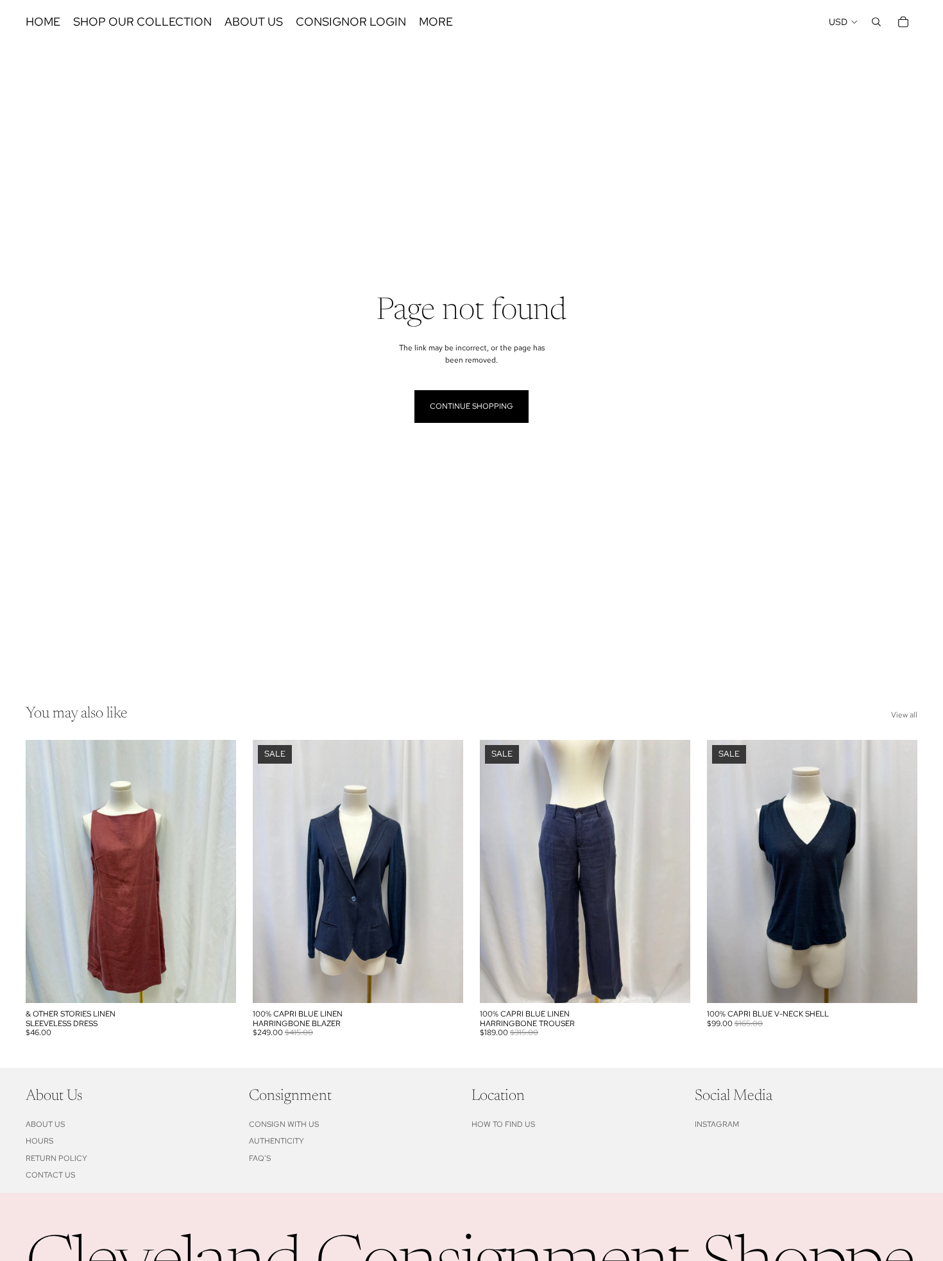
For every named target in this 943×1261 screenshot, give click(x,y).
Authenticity (276, 1142)
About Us (45, 1124)
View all (904, 715)
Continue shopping (471, 406)
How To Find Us (503, 1124)
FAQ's (260, 1158)
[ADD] (216, 983)
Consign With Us (284, 1124)
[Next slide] (444, 871)
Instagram (717, 1124)
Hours (39, 1142)
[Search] (876, 22)
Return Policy (56, 1158)
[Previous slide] (272, 871)
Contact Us (50, 1175)
